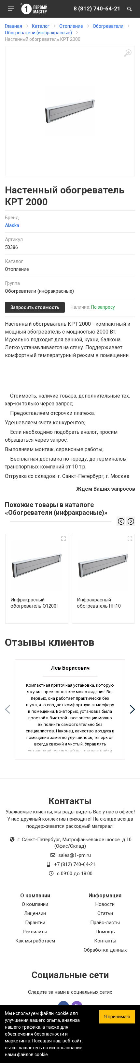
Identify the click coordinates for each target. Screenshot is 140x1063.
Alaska (12, 225)
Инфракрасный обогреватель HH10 (99, 603)
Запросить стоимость (34, 307)
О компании (35, 904)
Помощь (105, 932)
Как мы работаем (35, 941)
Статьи (105, 913)
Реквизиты (35, 932)
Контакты (105, 941)
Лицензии (35, 913)
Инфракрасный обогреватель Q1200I (34, 603)
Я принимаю (117, 1016)
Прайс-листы (105, 922)
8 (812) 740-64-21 (97, 8)
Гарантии (35, 922)
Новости (105, 904)
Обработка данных (105, 950)
